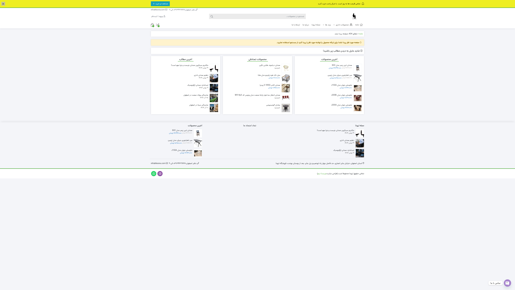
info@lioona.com (158, 10)
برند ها (328, 24)
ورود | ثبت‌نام (157, 16)
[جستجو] (211, 16)
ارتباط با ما (296, 24)
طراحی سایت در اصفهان (306, 173)
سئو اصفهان (290, 173)
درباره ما (306, 24)
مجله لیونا (316, 24)
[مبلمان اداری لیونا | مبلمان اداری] (353, 16)
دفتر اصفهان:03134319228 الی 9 (182, 10)
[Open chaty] (507, 283)
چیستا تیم (322, 173)
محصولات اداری (342, 24)
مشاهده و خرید (161, 3)
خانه (357, 24)
